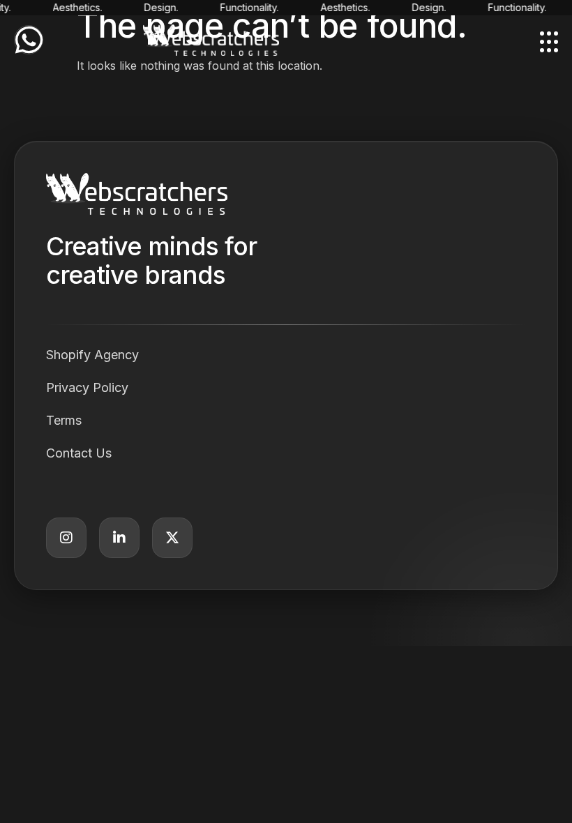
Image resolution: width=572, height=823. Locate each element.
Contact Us (79, 453)
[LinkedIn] (119, 538)
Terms (64, 420)
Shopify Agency (92, 354)
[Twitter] (172, 538)
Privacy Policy (87, 387)
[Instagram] (66, 538)
